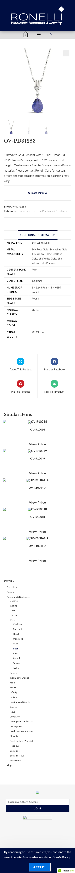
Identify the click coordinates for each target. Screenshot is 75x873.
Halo (12, 682)
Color (22, 211)
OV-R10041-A (37, 545)
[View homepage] (38, 15)
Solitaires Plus (17, 755)
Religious (14, 745)
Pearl (15, 653)
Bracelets (12, 587)
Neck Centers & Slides (21, 731)
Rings (9, 765)
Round (16, 658)
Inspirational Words (20, 702)
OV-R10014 (37, 429)
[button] (66, 53)
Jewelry (30, 211)
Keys (12, 711)
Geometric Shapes (19, 677)
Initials (13, 697)
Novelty (14, 736)
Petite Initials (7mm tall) (22, 740)
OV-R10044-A (37, 487)
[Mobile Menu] (38, 35)
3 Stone (14, 600)
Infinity (13, 692)
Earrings (11, 592)
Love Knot (15, 716)
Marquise (18, 638)
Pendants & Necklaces (54, 211)
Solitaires (15, 750)
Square (16, 663)
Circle (13, 610)
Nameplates (16, 726)
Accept (40, 867)
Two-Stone (15, 760)
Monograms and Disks (21, 721)
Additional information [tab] (38, 235)
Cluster (14, 615)
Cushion (17, 624)
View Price (37, 193)
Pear (38, 211)
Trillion (16, 667)
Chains (13, 605)
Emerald (17, 629)
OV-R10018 (37, 516)
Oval (15, 643)
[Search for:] (50, 35)
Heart (16, 633)
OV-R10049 (37, 458)
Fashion (14, 672)
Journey (14, 706)
